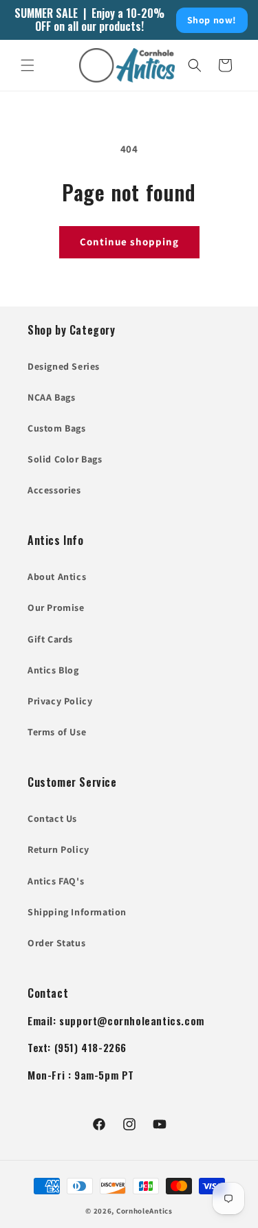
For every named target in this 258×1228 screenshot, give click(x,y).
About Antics (57, 576)
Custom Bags (57, 428)
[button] (27, 65)
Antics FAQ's (56, 881)
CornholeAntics (144, 1211)
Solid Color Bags (65, 459)
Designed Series (64, 366)
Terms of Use (57, 732)
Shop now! (212, 20)
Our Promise (56, 607)
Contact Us (52, 818)
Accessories (54, 490)
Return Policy (58, 849)
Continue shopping (129, 241)
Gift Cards (50, 639)
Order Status (56, 943)
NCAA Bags (51, 397)
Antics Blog (53, 670)
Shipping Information (77, 912)
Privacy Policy (60, 701)
